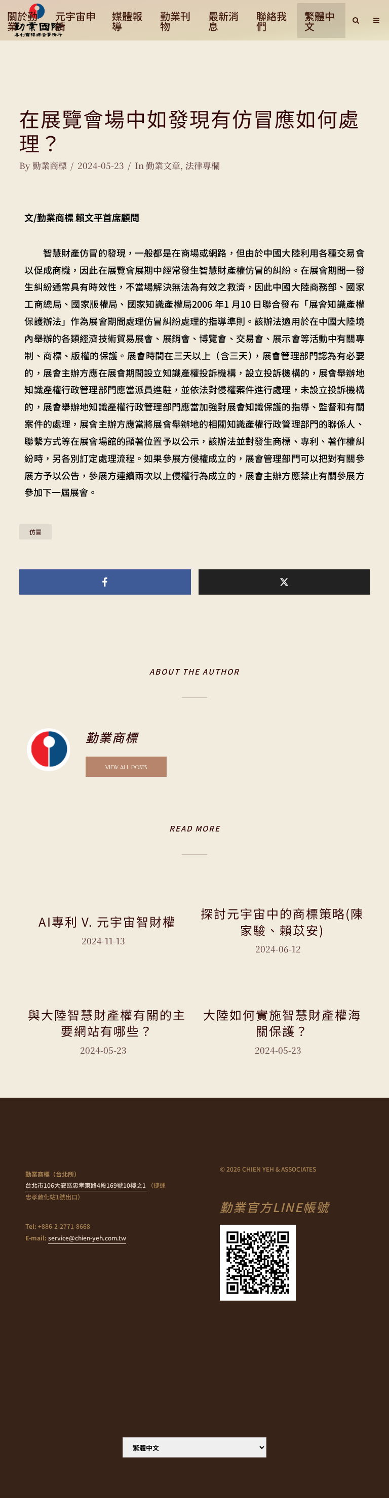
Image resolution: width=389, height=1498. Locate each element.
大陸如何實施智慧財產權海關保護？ (282, 1023)
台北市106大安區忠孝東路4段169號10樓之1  (86, 1185)
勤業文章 (163, 165)
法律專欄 (202, 165)
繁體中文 (319, 21)
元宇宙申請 (75, 21)
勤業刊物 (175, 21)
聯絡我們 (271, 21)
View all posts (126, 767)
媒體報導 (127, 21)
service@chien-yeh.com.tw (87, 1237)
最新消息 (223, 21)
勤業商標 (49, 165)
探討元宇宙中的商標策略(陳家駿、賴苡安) (282, 921)
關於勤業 (22, 21)
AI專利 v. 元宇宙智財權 (107, 921)
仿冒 (35, 531)
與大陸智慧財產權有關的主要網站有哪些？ (107, 1023)
